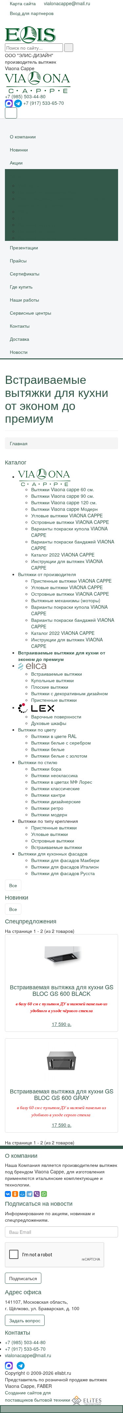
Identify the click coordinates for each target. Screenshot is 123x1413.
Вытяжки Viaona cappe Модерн (64, 509)
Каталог (18, 175)
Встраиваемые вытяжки (56, 673)
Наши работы (24, 299)
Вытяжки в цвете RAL (54, 736)
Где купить (21, 286)
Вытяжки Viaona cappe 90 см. (62, 496)
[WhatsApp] (44, 1194)
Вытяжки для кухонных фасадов (52, 237)
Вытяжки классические (55, 788)
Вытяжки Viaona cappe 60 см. (62, 489)
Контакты (20, 325)
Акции (16, 162)
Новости (19, 352)
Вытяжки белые (48, 749)
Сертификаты (24, 273)
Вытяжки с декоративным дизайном (69, 693)
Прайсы (18, 260)
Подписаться (23, 1278)
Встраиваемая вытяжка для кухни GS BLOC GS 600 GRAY (61, 1094)
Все (13, 885)
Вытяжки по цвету (37, 224)
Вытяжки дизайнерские (56, 801)
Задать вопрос (24, 1320)
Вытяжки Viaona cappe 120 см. (64, 502)
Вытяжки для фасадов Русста (63, 873)
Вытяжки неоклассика (54, 775)
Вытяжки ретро (47, 808)
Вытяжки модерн (49, 814)
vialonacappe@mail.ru (28, 1355)
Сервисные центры (30, 312)
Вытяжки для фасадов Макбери (65, 860)
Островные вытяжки (52, 840)
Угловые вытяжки (49, 834)
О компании (23, 136)
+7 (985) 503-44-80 (25, 96)
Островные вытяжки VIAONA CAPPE (70, 522)
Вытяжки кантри (48, 795)
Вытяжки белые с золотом (59, 755)
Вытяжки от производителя (47, 192)
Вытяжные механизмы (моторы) (65, 600)
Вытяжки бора (46, 768)
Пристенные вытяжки (54, 700)
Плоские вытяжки (49, 686)
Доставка (19, 339)
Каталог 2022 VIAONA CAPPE (62, 554)
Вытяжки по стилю (37, 231)
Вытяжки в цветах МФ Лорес (61, 781)
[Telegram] (29, 1194)
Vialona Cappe (33, 185)
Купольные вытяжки (52, 680)
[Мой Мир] (22, 1194)
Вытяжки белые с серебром (61, 742)
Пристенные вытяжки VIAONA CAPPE (71, 580)
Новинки (19, 149)
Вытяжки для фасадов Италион (65, 866)
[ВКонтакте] (8, 1194)
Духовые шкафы (48, 723)
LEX (22, 218)
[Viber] (37, 1194)
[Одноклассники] (15, 1194)
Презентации (24, 247)
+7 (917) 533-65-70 (43, 103)
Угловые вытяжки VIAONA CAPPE (67, 515)
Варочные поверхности (56, 716)
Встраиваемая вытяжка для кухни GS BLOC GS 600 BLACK (61, 989)
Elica (23, 211)
